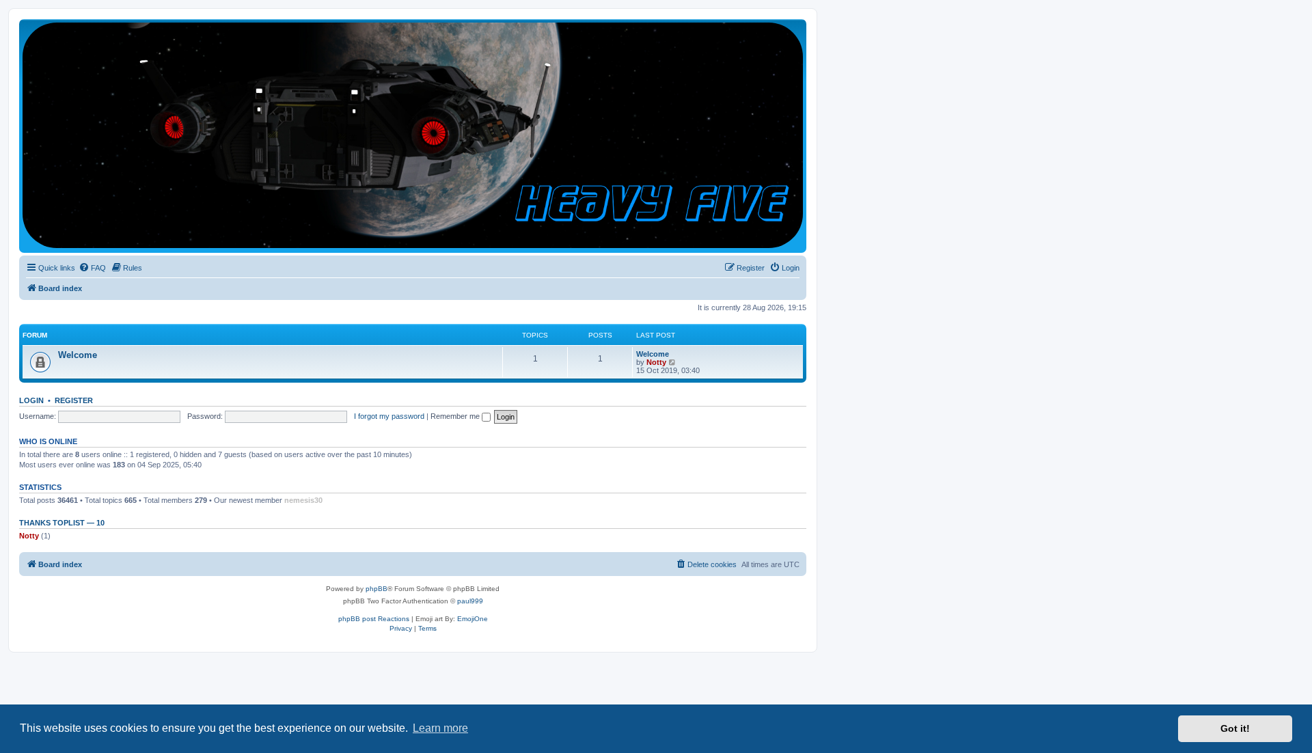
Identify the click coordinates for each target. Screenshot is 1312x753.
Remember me (456, 416)
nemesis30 (303, 500)
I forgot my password (389, 416)
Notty (656, 362)
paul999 (470, 601)
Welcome (77, 355)
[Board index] (413, 135)
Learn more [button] (440, 728)
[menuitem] (92, 268)
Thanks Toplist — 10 (62, 523)
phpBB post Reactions (373, 618)
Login (31, 400)
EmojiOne (472, 618)
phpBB (376, 588)
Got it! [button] (1235, 728)
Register (74, 400)
